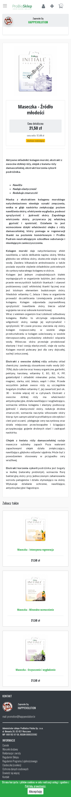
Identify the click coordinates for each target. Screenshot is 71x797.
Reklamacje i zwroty (11, 753)
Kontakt (5, 777)
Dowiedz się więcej (10, 773)
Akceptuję (35, 791)
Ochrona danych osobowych (15, 769)
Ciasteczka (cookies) (11, 765)
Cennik (5, 745)
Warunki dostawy (10, 749)
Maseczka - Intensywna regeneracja (35, 549)
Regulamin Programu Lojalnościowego (19, 761)
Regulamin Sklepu (10, 757)
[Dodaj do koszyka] (35, 539)
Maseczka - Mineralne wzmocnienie (35, 610)
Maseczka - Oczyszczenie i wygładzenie (35, 670)
